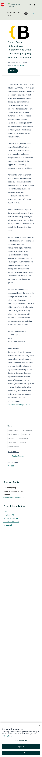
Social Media (12, 442)
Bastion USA (26, 434)
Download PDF (9, 515)
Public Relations (27, 430)
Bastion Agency (20, 65)
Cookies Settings (21, 740)
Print (5, 511)
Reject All (21, 746)
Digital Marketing (14, 434)
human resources (14, 446)
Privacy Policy (8, 736)
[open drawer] (39, 5)
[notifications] (34, 5)
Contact (11, 466)
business (11, 438)
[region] (21, 740)
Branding (23, 442)
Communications (23, 438)
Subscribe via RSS (10, 518)
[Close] (39, 725)
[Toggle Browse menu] (34, 13)
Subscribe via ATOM (11, 522)
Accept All (21, 753)
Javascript (7, 525)
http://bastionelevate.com (13, 498)
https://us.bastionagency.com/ (19, 405)
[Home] (10, 5)
